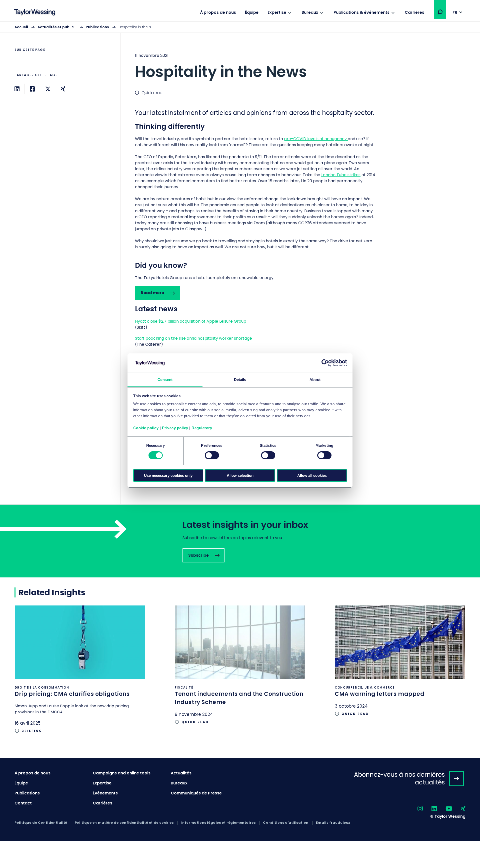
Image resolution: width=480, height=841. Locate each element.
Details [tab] (240, 379)
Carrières (414, 12)
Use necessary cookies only (168, 475)
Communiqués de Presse (196, 793)
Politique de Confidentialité (40, 823)
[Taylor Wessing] (34, 13)
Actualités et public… (57, 27)
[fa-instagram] (416, 808)
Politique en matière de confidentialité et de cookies (124, 823)
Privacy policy (175, 428)
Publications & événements (362, 12)
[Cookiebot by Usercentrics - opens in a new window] (325, 363)
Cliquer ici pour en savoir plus (80, 676)
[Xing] (63, 89)
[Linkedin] (17, 89)
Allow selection (240, 475)
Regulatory (202, 428)
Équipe (251, 12)
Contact (23, 803)
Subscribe (240, 541)
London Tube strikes (340, 175)
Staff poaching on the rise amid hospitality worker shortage (193, 338)
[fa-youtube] (444, 808)
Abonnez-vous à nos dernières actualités (399, 778)
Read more (152, 293)
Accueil (21, 27)
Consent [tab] (165, 379)
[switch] (212, 455)
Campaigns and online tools (121, 773)
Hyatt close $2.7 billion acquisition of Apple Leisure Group (190, 321)
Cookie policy (146, 428)
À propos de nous (218, 12)
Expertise (277, 12)
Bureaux (310, 12)
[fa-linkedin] (430, 808)
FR (454, 12)
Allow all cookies (312, 475)
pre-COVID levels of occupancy (316, 139)
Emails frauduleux (333, 823)
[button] (440, 12)
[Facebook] (32, 89)
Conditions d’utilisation (285, 823)
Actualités (181, 773)
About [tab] (315, 379)
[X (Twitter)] (48, 89)
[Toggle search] (440, 12)
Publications (97, 27)
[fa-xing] (459, 808)
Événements (105, 793)
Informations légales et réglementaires (218, 823)
